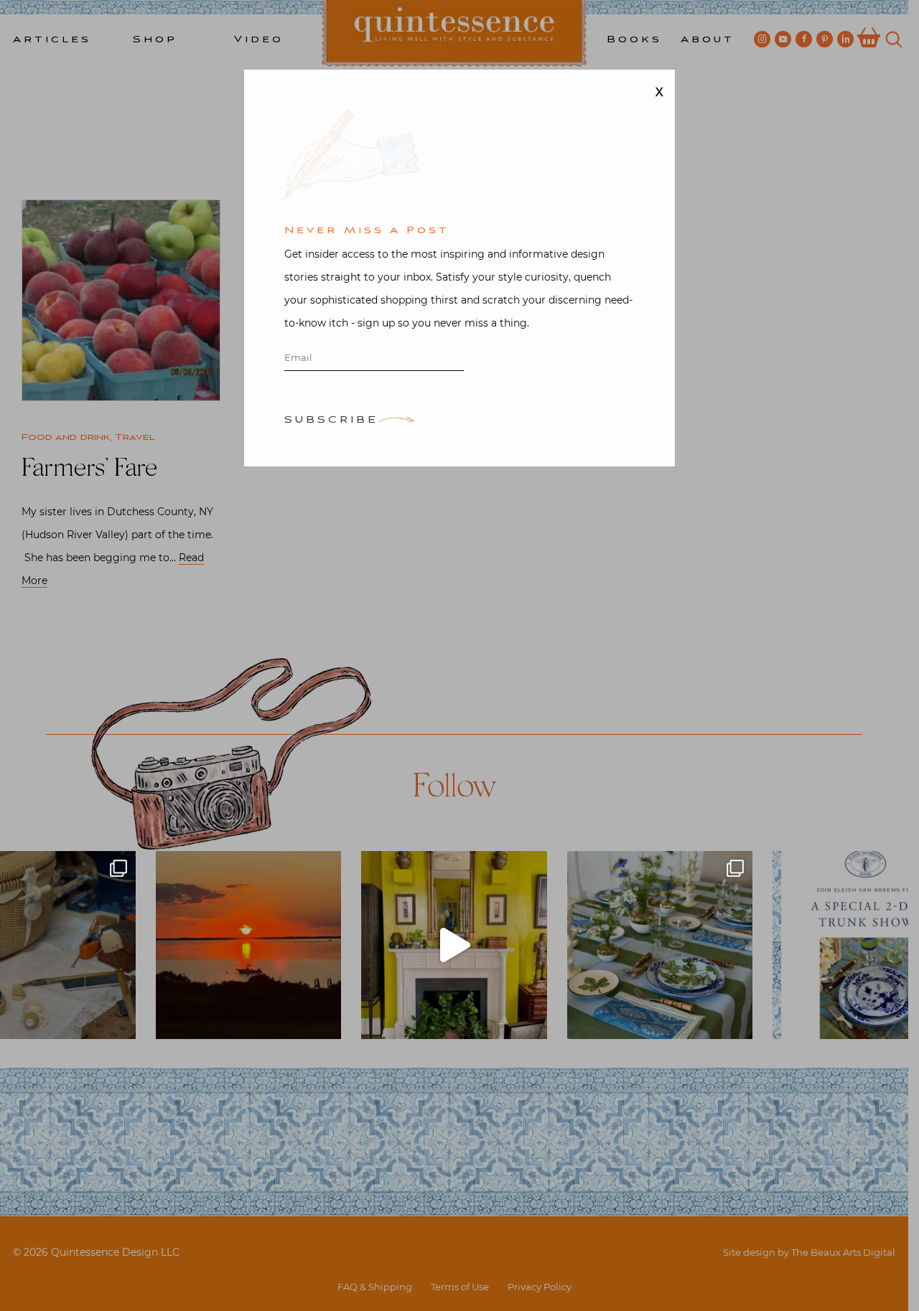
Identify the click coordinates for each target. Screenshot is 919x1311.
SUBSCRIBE (331, 422)
